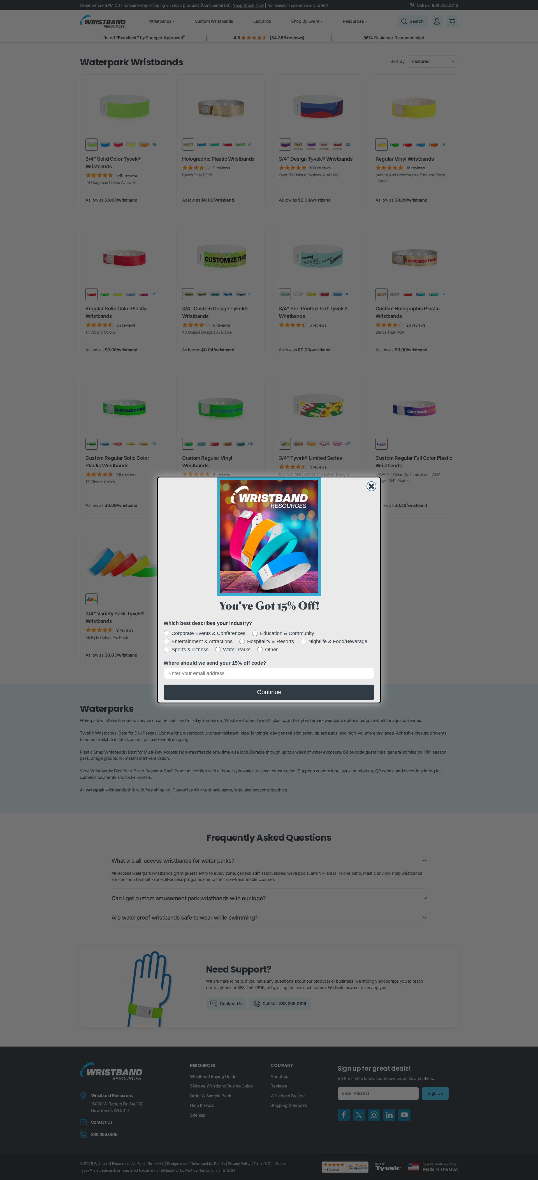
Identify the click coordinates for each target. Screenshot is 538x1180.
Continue (269, 692)
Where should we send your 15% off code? (215, 663)
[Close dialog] (371, 486)
